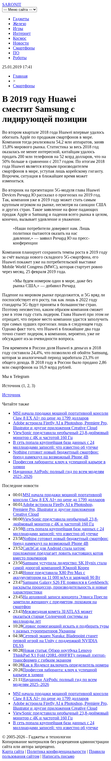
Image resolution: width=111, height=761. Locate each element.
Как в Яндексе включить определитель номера (66, 665)
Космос (19, 38)
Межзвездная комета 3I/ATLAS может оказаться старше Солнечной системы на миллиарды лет (52, 616)
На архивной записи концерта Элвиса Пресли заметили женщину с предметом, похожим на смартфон (60, 602)
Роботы (20, 57)
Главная (20, 76)
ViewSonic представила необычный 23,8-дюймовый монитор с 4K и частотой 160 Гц (61, 435)
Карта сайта (13, 751)
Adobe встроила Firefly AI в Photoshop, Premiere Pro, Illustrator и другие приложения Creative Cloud (60, 425)
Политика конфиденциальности (56, 751)
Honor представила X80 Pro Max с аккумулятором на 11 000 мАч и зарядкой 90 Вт (56, 575)
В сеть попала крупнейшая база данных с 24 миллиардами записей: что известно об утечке (55, 445)
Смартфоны (24, 48)
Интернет (22, 33)
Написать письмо (58, 756)
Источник (11, 395)
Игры (18, 28)
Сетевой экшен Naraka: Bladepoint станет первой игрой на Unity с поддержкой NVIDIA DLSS (55, 640)
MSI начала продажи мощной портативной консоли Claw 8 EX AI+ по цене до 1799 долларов (60, 415)
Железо (19, 23)
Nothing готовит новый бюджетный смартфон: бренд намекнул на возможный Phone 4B (56, 454)
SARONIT (11, 4)
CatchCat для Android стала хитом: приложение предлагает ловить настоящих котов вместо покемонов (58, 553)
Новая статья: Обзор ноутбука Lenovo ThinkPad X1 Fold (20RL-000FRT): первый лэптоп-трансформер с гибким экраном (59, 655)
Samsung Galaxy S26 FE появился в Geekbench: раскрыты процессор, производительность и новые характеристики (61, 587)
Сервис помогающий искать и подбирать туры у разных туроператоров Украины (61, 628)
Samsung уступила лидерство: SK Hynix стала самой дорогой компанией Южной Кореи (60, 565)
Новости (21, 43)
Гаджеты (21, 18)
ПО (16, 53)
